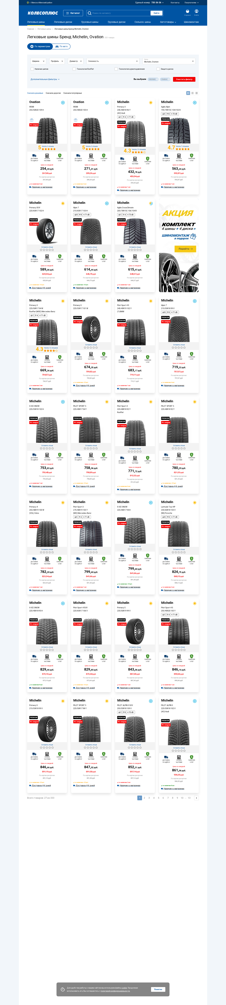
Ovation (164, 79)
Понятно (158, 989)
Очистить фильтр (184, 79)
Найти (156, 13)
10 (182, 797)
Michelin (152, 79)
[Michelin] (135, 146)
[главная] (43, 13)
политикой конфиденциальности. (115, 991)
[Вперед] (196, 798)
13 (189, 797)
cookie (124, 988)
